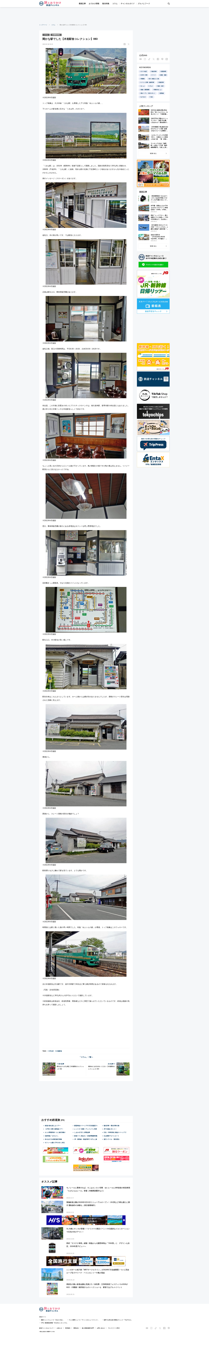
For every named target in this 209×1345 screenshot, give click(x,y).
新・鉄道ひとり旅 (154, 78)
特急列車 (161, 82)
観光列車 (154, 71)
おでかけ (143, 97)
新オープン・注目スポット (148, 93)
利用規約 (67, 1328)
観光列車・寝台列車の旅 (111, 1125)
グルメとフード (144, 3)
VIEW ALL (153, 153)
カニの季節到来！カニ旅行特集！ (55, 1132)
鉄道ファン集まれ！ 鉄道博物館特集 (85, 1136)
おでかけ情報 (94, 3)
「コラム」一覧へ (86, 1057)
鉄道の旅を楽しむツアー (53, 1125)
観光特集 (105, 3)
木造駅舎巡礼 (56, 35)
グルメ (151, 86)
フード (154, 75)
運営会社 (76, 1328)
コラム (115, 3)
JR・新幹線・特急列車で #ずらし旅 (85, 1139)
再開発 (143, 78)
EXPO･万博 (144, 75)
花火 (152, 97)
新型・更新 (163, 75)
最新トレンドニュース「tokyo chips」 (52, 1320)
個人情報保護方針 (87, 1328)
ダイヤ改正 (144, 71)
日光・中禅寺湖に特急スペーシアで (115, 1132)
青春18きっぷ (157, 89)
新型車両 (163, 71)
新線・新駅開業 (145, 89)
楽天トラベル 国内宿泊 (111, 1139)
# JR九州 (51, 1051)
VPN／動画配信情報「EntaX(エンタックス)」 (54, 1323)
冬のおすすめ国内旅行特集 (53, 1139)
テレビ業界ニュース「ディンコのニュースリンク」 (84, 1320)
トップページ (43, 25)
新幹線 (162, 93)
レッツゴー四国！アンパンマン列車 (85, 1129)
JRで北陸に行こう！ (110, 1129)
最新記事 (82, 3)
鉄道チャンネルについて (46, 1328)
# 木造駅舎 (58, 1051)
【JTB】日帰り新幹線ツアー (54, 1129)
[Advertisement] (104, 15)
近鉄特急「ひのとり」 (52, 1136)
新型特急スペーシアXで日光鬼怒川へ (86, 1125)
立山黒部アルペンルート (111, 1136)
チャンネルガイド (128, 3)
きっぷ (143, 86)
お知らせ (59, 1328)
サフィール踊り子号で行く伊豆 (55, 1142)
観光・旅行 (161, 86)
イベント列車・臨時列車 (147, 82)
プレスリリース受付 (114, 1328)
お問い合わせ (101, 1328)
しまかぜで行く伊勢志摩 (82, 1132)
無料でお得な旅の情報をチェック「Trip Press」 (118, 1320)
